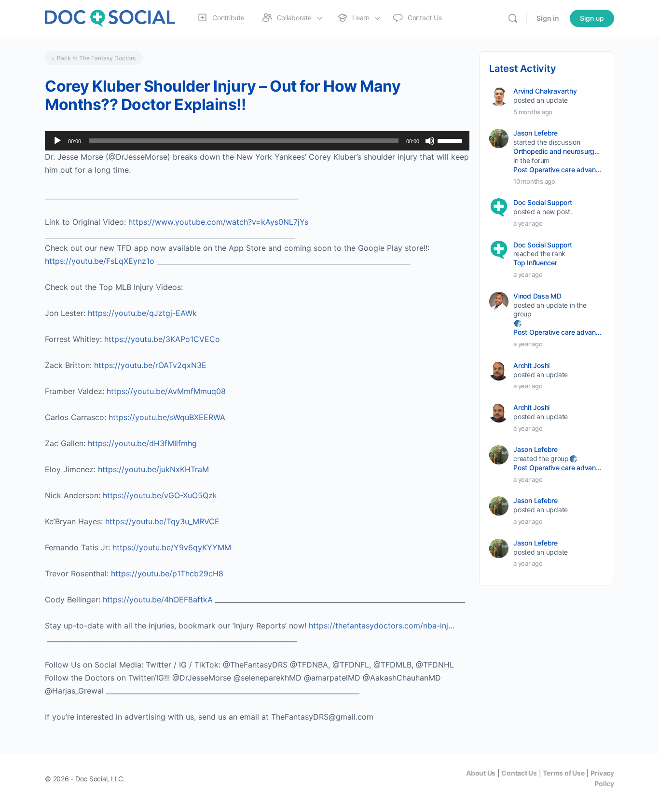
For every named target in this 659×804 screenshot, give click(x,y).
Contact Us (519, 773)
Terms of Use (563, 773)
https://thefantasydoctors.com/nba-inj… (381, 625)
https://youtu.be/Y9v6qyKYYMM (171, 547)
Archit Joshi (531, 365)
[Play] (57, 141)
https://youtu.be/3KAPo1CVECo (162, 339)
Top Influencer (535, 263)
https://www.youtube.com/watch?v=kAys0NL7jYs (218, 222)
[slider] (451, 140)
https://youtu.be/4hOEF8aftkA (158, 599)
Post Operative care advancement (558, 169)
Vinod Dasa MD (537, 296)
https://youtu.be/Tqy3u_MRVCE (162, 521)
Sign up (592, 18)
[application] (257, 140)
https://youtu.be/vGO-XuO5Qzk (160, 495)
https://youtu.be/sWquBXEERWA (167, 417)
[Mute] (430, 141)
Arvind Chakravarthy (545, 91)
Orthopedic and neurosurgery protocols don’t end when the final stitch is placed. (558, 151)
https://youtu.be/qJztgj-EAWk (142, 313)
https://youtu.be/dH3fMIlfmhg (142, 443)
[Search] (512, 18)
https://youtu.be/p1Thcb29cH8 (167, 573)
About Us (480, 773)
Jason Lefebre (535, 133)
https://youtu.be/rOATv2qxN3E (150, 365)
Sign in (547, 18)
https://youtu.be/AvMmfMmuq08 (166, 391)
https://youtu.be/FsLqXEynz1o (99, 261)
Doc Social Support (542, 202)
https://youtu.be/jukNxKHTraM (153, 469)
